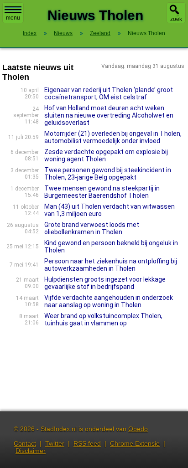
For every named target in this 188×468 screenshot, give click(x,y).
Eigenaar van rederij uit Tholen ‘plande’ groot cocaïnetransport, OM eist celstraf (108, 93)
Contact (25, 443)
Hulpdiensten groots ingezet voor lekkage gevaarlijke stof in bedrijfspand (105, 283)
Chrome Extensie (135, 443)
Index (30, 33)
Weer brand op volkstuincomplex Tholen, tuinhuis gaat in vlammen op (103, 319)
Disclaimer (31, 450)
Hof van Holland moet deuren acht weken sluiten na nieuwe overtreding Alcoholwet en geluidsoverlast (108, 115)
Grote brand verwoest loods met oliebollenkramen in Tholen (91, 228)
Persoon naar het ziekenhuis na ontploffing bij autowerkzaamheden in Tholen (110, 264)
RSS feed (87, 443)
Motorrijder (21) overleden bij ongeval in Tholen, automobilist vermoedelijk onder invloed (113, 137)
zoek (176, 19)
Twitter (54, 443)
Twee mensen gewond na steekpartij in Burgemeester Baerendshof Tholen (102, 192)
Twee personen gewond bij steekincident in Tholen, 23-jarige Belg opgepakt (107, 173)
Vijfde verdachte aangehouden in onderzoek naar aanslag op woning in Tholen (108, 301)
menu (13, 18)
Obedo (138, 428)
